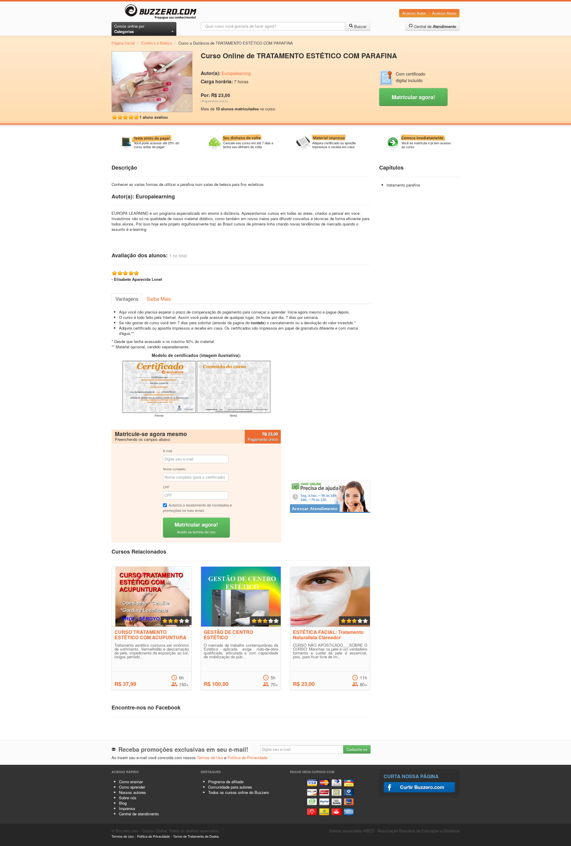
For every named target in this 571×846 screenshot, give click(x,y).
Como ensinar (131, 781)
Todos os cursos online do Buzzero (238, 792)
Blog (123, 803)
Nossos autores (132, 792)
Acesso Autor (414, 13)
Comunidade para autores (230, 787)
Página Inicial (123, 43)
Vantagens (126, 298)
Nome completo (174, 468)
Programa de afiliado (226, 781)
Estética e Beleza (156, 43)
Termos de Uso (210, 757)
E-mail (167, 450)
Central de (434, 26)
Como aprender (132, 787)
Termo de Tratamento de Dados (196, 836)
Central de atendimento (139, 814)
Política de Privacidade (247, 757)
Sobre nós (128, 797)
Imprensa (127, 808)
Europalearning (236, 73)
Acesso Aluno (444, 13)
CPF (166, 487)
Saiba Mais (159, 298)
